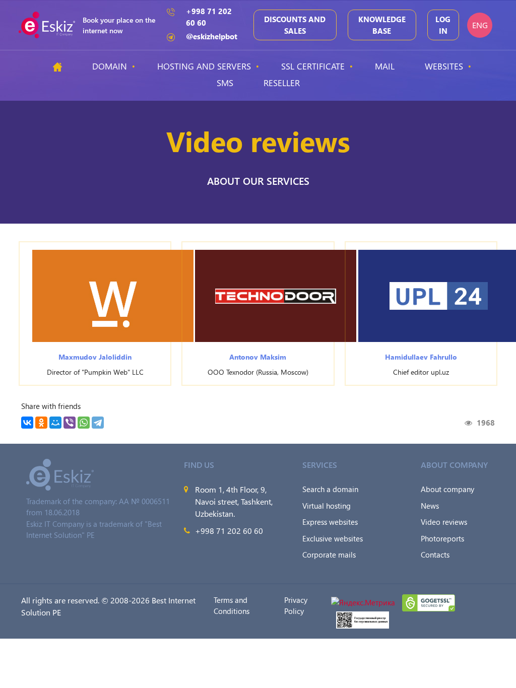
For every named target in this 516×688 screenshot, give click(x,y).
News (430, 506)
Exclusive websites (332, 538)
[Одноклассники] (41, 423)
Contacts (435, 554)
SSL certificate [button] (313, 66)
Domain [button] (109, 66)
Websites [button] (444, 66)
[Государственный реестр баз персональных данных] (362, 618)
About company (447, 489)
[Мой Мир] (55, 423)
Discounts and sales (295, 25)
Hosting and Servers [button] (204, 66)
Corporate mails (329, 554)
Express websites (330, 522)
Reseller (282, 82)
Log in (442, 25)
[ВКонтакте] (27, 423)
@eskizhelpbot (211, 36)
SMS (225, 82)
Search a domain (330, 489)
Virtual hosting (326, 506)
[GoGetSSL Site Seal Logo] (428, 601)
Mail (385, 66)
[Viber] (69, 423)
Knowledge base (382, 25)
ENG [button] (480, 25)
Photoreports (442, 538)
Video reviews (444, 522)
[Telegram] (98, 423)
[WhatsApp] (84, 423)
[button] (113, 296)
